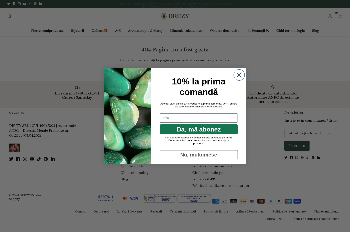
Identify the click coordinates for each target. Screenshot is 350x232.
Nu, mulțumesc (198, 155)
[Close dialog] (239, 74)
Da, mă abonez (199, 129)
